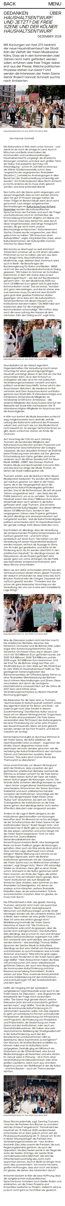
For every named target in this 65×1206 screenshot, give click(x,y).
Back (10, 4)
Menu (54, 4)
